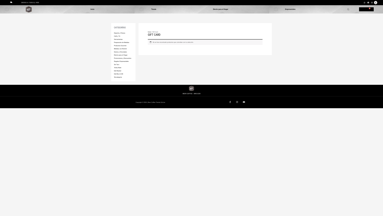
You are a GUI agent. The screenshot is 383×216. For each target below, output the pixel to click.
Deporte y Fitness (119, 33)
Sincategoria (118, 77)
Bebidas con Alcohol (120, 49)
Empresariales (290, 9)
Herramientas (118, 39)
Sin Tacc (116, 64)
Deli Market (117, 71)
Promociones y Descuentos (122, 58)
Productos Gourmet (120, 45)
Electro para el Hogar (220, 9)
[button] (93, 9)
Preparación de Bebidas (121, 42)
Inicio (92, 9)
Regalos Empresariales (121, 61)
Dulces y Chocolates (120, 52)
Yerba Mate (117, 67)
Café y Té (117, 36)
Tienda (153, 9)
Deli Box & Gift (118, 74)
